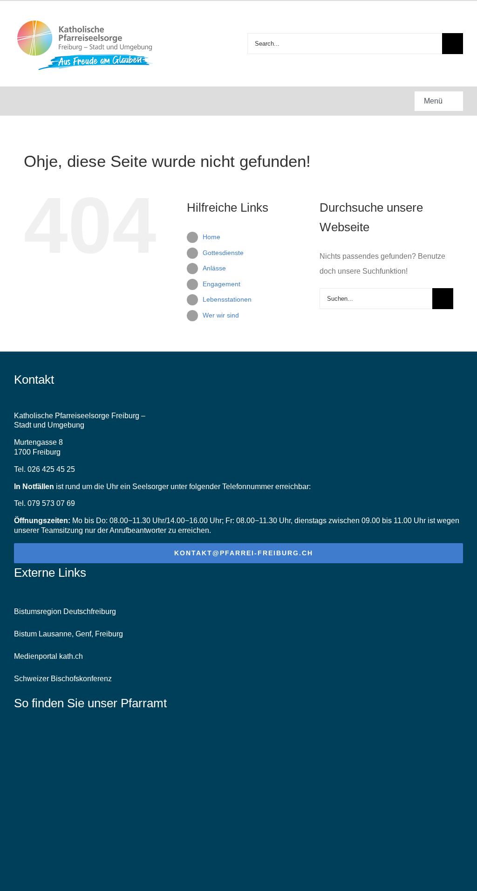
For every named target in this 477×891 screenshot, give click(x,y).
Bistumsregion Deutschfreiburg (65, 611)
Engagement (221, 284)
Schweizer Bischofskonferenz (63, 679)
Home (211, 237)
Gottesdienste (223, 252)
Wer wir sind (221, 315)
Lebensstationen (227, 299)
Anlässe (214, 268)
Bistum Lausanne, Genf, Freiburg (68, 634)
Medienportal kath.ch (48, 656)
